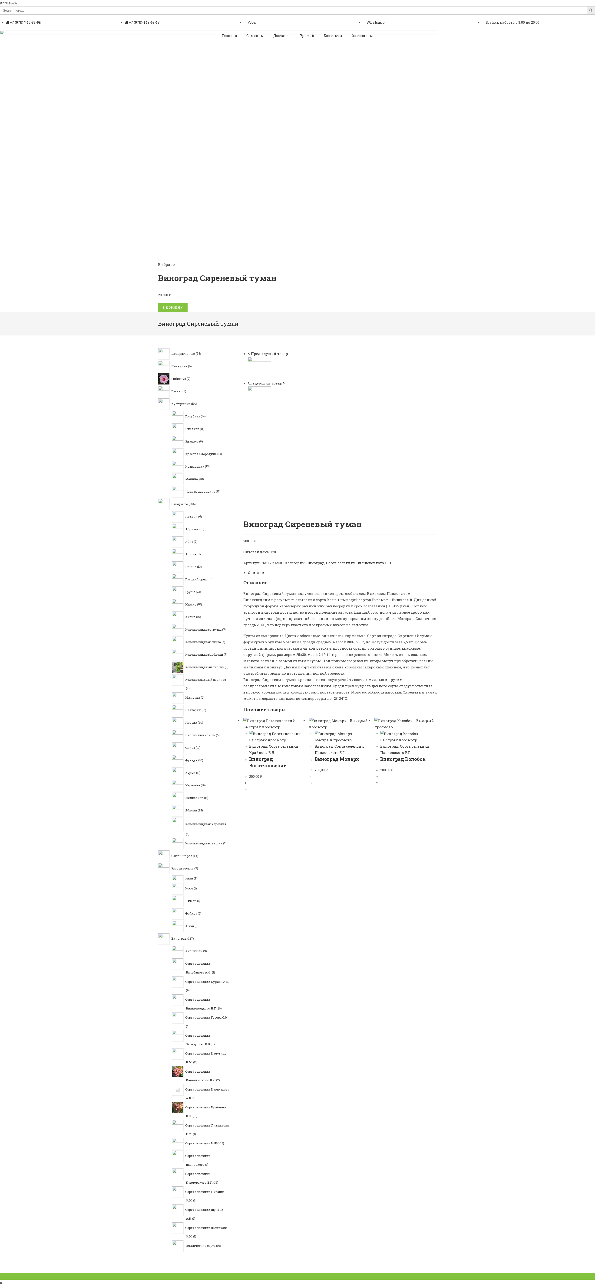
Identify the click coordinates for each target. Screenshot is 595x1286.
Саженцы (255, 35)
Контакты (333, 35)
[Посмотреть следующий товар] (284, 383)
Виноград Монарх (337, 759)
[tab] (342, 573)
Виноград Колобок (403, 759)
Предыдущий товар (269, 353)
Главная (229, 35)
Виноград (315, 562)
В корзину (173, 307)
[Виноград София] (259, 397)
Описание (257, 572)
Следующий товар (265, 383)
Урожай (307, 35)
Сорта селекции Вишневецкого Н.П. (359, 562)
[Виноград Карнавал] (259, 368)
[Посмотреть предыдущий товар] (249, 353)
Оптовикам (362, 35)
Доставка (282, 35)
